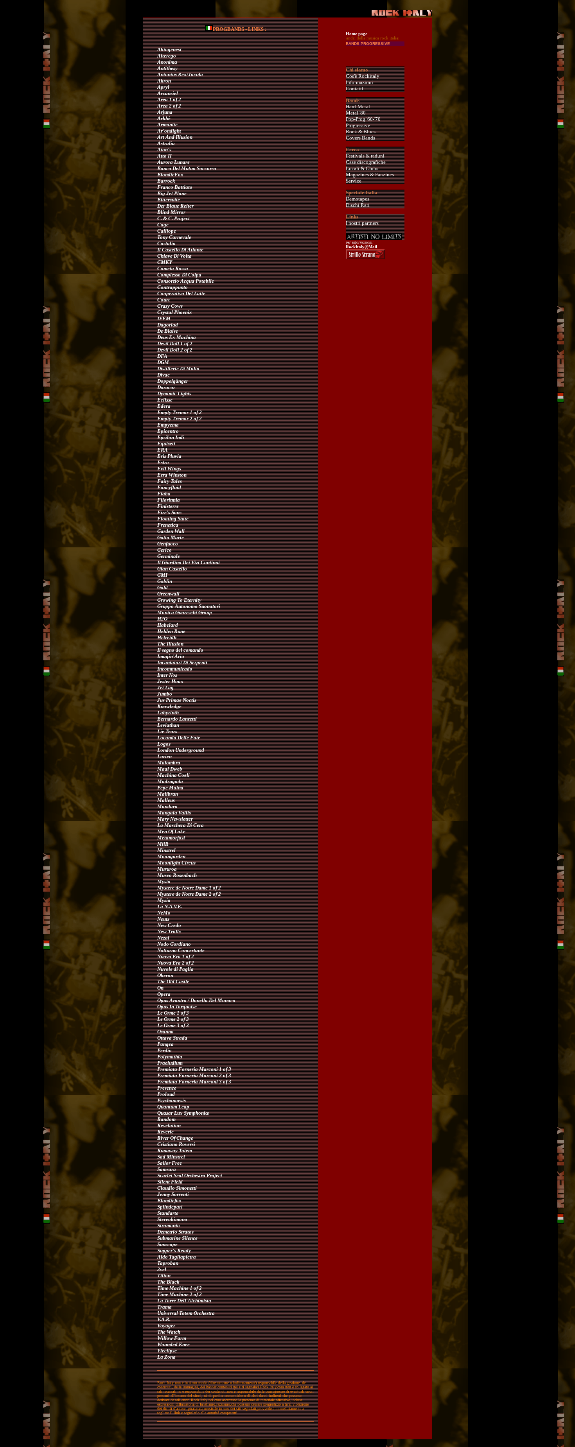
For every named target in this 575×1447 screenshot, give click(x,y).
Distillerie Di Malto (178, 368)
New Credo (169, 925)
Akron (164, 81)
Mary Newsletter (175, 819)
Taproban (167, 1263)
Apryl (163, 87)
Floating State (173, 519)
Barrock (166, 181)
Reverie (165, 1132)
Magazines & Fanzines (370, 175)
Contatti (354, 88)
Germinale (168, 556)
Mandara (167, 806)
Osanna (165, 1032)
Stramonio (168, 1225)
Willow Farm (171, 1338)
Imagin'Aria (170, 656)
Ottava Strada (172, 1038)
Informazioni (359, 82)
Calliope (166, 231)
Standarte (167, 1213)
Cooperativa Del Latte (181, 293)
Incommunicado (174, 669)
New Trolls (169, 931)
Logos (164, 744)
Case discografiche (366, 162)
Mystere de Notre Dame (182, 888)
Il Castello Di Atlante (180, 250)
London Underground (180, 750)
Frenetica (167, 525)
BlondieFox (170, 175)
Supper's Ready (174, 1250)
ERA (162, 450)
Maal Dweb (169, 769)
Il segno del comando (180, 650)
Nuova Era (169, 956)
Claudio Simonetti (177, 1188)
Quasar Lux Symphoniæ (183, 1113)
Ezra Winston (172, 475)
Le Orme (166, 1013)
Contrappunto (172, 287)
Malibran (167, 794)
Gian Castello (172, 569)
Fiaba (164, 494)
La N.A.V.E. (169, 906)
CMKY (164, 262)
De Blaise (167, 331)
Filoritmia (168, 500)
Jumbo (164, 694)
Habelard (167, 625)
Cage (163, 225)
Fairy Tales (169, 481)
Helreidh (166, 637)
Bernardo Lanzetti (177, 719)
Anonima (167, 62)
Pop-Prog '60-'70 (363, 119)
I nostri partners (362, 223)
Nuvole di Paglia (175, 969)
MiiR (163, 844)
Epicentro (168, 431)
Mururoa (167, 869)
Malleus (166, 800)
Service (353, 181)
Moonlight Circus (176, 863)
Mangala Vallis (174, 813)
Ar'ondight (169, 131)
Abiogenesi (169, 49)
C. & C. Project (173, 218)
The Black (168, 1282)
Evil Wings (169, 469)
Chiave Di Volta (174, 256)
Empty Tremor (173, 412)
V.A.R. (164, 1319)
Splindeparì (170, 1207)
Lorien (164, 756)
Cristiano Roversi (176, 1144)
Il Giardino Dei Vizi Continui (188, 562)
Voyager (166, 1326)
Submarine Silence (177, 1238)
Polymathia (169, 1057)
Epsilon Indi (170, 437)
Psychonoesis (171, 1100)
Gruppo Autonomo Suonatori (188, 606)
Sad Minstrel (171, 1157)
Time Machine (173, 1288)
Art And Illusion (174, 137)
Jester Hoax (170, 681)
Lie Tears (167, 731)
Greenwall (168, 594)
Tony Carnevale (174, 237)
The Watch (168, 1332)
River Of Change (175, 1138)
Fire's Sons (169, 512)
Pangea (165, 1044)
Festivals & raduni (365, 156)
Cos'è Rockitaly (362, 76)
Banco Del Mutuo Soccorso (186, 168)
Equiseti (166, 443)
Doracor (166, 387)
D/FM (164, 318)
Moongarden (171, 856)
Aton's (164, 149)
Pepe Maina (170, 788)
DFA (162, 356)
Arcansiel (167, 93)
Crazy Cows (170, 306)
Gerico (164, 550)
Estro (163, 462)
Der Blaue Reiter (175, 206)
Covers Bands (360, 138)
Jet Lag (165, 687)
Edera (164, 406)
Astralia (166, 143)
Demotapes (357, 199)
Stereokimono (172, 1219)
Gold (162, 587)
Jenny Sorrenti (173, 1194)
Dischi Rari (358, 205)
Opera (164, 994)
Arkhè (164, 118)
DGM (163, 362)
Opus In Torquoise (177, 1006)
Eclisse (164, 400)
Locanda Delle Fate (178, 738)
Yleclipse (167, 1351)
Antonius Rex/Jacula (180, 74)
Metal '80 (356, 113)
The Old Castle (173, 981)
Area (162, 99)
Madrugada (170, 781)
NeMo (164, 913)
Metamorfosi (171, 838)
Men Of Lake (171, 831)
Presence (166, 1088)
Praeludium (170, 1063)
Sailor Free (169, 1163)
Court (163, 300)
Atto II (164, 156)
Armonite (167, 124)
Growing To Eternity (179, 600)
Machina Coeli (173, 775)
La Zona (166, 1357)
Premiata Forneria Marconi (187, 1069)
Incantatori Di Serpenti (182, 662)
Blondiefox (169, 1200)
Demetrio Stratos (175, 1232)
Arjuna (164, 112)
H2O (162, 619)
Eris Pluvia (169, 456)
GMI (162, 575)
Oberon (165, 975)
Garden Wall (171, 531)
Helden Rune (171, 631)
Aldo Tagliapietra (176, 1257)
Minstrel (166, 850)
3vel (161, 1269)
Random (166, 1119)
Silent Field (170, 1182)
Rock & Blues (361, 131)
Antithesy (167, 68)
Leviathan (168, 725)
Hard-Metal (358, 106)
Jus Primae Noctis (176, 700)
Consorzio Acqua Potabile (185, 281)
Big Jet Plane (172, 193)
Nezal (163, 938)
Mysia (164, 881)
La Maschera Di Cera (180, 825)
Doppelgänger (172, 381)
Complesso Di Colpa (179, 275)
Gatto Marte (170, 537)
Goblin (164, 581)
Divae (163, 375)
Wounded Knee (173, 1344)
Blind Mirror (171, 212)
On (160, 988)
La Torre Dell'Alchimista (184, 1301)
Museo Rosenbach (177, 875)
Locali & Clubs (362, 168)
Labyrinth (168, 712)
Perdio (164, 1050)
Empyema (168, 425)
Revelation (169, 1125)
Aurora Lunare (173, 162)
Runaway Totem (174, 1150)
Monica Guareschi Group (184, 612)
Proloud (166, 1094)
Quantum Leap (173, 1107)
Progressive (358, 125)
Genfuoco (167, 544)
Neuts (163, 919)
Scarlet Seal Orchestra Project (189, 1175)
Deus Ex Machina (176, 337)
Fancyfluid (169, 487)
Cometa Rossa (172, 268)
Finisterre (168, 506)
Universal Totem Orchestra (186, 1313)
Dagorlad (167, 325)
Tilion (164, 1275)
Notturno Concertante (181, 950)
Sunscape (167, 1244)
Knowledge (169, 706)
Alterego (166, 56)
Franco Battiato (174, 187)
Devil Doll (168, 343)
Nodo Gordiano (174, 944)
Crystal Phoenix (174, 312)
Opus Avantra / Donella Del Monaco (196, 1000)
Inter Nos (167, 675)
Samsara (166, 1169)
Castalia (166, 243)
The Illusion (170, 644)
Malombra (168, 763)
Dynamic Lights (174, 393)
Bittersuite (168, 200)
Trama (164, 1307)
